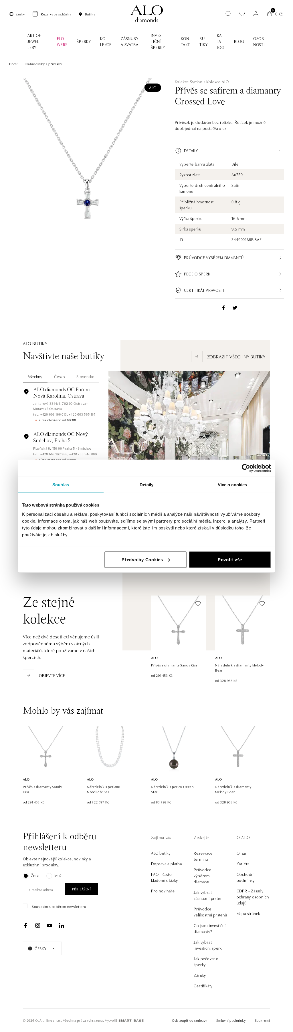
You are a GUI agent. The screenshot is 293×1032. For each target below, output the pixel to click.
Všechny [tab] (35, 376)
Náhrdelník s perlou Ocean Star (172, 789)
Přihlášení (81, 888)
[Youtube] (49, 925)
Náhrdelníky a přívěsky (43, 63)
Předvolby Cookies (142, 559)
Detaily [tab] (147, 484)
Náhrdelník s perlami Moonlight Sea (103, 789)
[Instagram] (37, 925)
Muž (58, 875)
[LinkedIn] (61, 925)
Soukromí (262, 1020)
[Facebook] (25, 925)
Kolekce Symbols (190, 81)
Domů (14, 63)
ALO (152, 87)
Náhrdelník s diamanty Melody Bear (239, 667)
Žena (35, 875)
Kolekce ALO (217, 81)
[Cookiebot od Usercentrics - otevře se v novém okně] (246, 468)
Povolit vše (230, 559)
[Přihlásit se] (256, 13)
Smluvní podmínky (231, 1020)
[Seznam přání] (242, 14)
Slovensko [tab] (85, 376)
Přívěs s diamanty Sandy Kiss (174, 664)
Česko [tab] (59, 376)
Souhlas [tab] (60, 484)
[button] (229, 151)
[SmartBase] (131, 1020)
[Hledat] (228, 13)
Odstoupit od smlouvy (189, 1020)
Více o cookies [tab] (232, 484)
